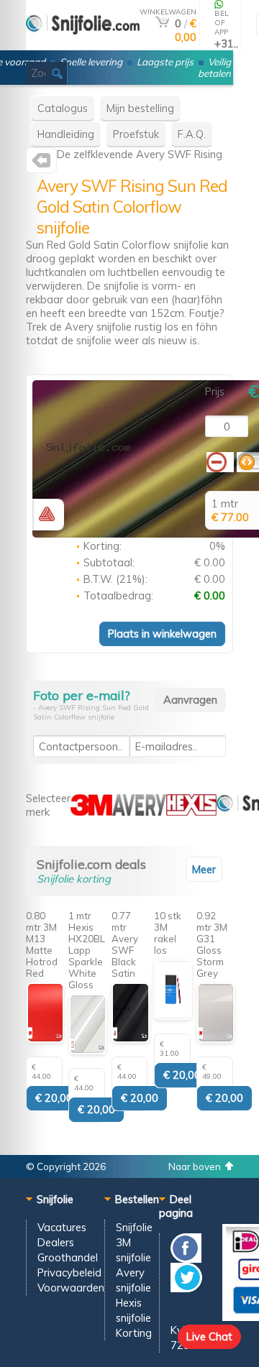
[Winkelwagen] (162, 23)
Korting (134, 1333)
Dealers (55, 1242)
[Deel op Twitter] (186, 1288)
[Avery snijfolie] (41, 163)
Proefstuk (136, 134)
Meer (204, 869)
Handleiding (65, 134)
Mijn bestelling (140, 108)
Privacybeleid (69, 1272)
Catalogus (62, 108)
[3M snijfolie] (91, 812)
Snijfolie (134, 1227)
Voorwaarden (70, 1287)
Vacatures (61, 1227)
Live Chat (209, 1336)
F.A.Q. (192, 134)
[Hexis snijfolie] (191, 812)
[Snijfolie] (83, 44)
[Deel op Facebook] (186, 1259)
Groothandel (67, 1257)
